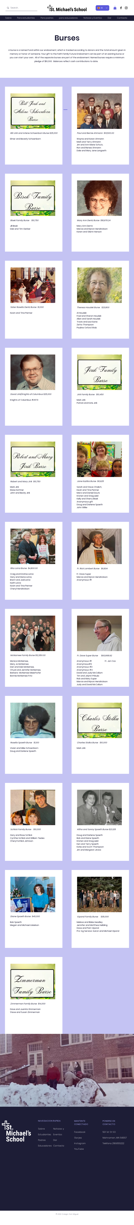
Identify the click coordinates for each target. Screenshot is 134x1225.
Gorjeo (78, 1137)
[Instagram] (126, 8)
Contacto (58, 1145)
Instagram (80, 1143)
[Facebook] (121, 8)
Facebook (79, 1132)
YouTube (79, 1148)
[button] (114, 7)
